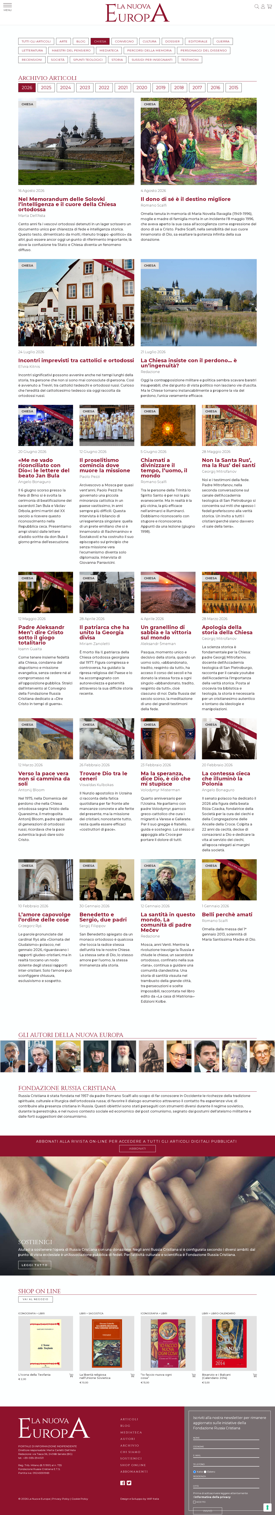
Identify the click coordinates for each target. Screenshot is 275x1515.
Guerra (222, 41)
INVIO (207, 1511)
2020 (141, 87)
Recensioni (32, 59)
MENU (8, 10)
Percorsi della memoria (149, 50)
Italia (200, 1471)
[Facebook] (122, 1483)
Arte (63, 41)
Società (57, 59)
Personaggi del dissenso (203, 50)
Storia (117, 59)
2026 (27, 87)
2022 (104, 87)
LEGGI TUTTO (35, 1265)
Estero (211, 1471)
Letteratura (32, 50)
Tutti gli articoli (36, 41)
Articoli (129, 1419)
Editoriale (198, 41)
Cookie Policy (80, 1498)
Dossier (172, 41)
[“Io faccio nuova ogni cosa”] (168, 1343)
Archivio (129, 1446)
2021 (123, 87)
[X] (129, 1483)
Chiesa (100, 41)
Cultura (149, 41)
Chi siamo (130, 1452)
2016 (215, 87)
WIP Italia (153, 1498)
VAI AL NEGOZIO (35, 1299)
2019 (160, 87)
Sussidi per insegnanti (152, 59)
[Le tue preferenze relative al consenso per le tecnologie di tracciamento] (267, 1507)
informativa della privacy (212, 1497)
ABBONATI (137, 1148)
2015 (233, 87)
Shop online (133, 1465)
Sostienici (131, 1459)
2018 (179, 87)
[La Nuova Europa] (137, 12)
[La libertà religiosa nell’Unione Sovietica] (106, 1343)
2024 (65, 87)
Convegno (124, 41)
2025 (46, 87)
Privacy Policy (61, 1498)
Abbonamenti (134, 1472)
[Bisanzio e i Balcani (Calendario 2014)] (229, 1343)
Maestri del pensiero (71, 50)
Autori (127, 1439)
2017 (197, 87)
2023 (85, 87)
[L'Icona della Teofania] (45, 1343)
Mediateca (108, 50)
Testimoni (190, 59)
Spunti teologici (88, 59)
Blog (80, 41)
